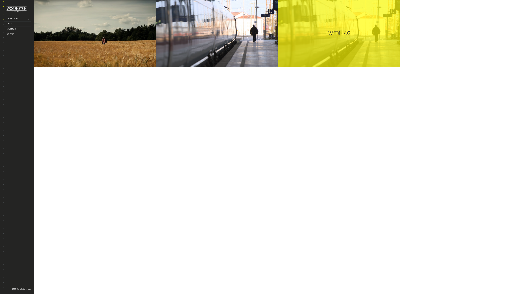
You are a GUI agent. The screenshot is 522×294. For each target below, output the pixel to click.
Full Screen (12, 279)
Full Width (8, 279)
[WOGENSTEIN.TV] (19, 10)
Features (19, 281)
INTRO (27, 281)
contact (10, 34)
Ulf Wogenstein (16, 279)
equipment (11, 29)
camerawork (12, 19)
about (9, 24)
